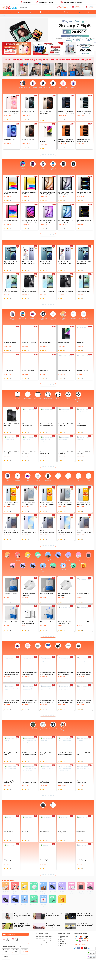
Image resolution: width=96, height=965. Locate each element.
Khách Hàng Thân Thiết (42, 944)
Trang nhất (4, 15)
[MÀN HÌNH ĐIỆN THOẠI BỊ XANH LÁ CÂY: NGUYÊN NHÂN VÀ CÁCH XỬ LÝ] (7, 926)
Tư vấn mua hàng (6, 951)
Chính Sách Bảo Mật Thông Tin (43, 938)
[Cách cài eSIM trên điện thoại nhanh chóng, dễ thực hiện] (70, 926)
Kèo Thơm (62, 939)
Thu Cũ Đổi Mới (63, 943)
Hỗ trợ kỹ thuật (15, 951)
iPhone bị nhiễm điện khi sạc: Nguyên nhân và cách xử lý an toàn (85, 915)
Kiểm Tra (7, 938)
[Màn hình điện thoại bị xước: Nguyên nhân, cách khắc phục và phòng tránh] (7, 916)
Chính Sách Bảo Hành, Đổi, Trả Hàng (45, 942)
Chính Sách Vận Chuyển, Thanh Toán (45, 936)
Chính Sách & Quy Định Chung (43, 940)
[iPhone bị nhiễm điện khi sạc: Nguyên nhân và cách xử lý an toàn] (70, 916)
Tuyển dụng (25, 950)
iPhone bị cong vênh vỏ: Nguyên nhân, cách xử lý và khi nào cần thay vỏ (54, 925)
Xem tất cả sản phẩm (47, 154)
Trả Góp (62, 941)
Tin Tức (61, 945)
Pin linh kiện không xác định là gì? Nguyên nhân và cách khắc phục (54, 915)
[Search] (52, 7)
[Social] (78, 948)
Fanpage (6, 957)
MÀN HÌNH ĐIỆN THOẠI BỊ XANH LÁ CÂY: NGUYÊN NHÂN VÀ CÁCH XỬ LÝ (22, 925)
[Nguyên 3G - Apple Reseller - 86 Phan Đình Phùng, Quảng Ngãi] (8, 7)
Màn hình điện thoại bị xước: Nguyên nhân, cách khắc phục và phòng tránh (22, 915)
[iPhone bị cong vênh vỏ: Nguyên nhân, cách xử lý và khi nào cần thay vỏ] (39, 926)
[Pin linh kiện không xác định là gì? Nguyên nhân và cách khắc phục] (39, 916)
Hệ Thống (91, 7)
